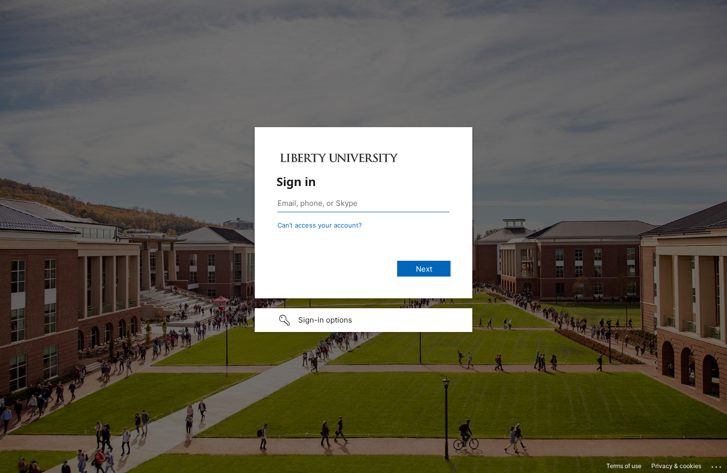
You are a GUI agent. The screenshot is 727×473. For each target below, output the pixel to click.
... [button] (717, 465)
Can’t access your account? (319, 225)
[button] (363, 320)
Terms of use (623, 466)
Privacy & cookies (676, 466)
